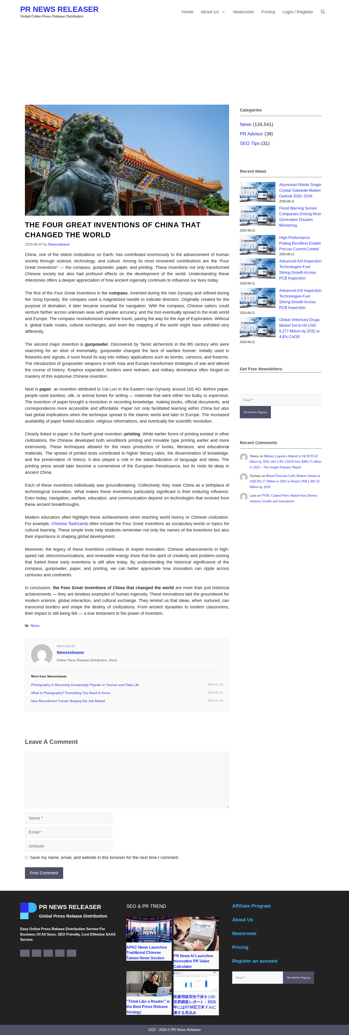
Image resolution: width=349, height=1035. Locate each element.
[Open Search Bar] (323, 12)
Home (187, 11)
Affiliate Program (251, 906)
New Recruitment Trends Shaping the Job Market (68, 701)
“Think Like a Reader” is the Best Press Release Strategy (148, 1006)
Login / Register (298, 11)
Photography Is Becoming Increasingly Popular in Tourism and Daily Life (85, 685)
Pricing (268, 11)
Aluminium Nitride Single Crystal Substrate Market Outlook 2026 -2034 (300, 190)
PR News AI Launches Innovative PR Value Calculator (193, 961)
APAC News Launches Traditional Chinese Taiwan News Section (146, 952)
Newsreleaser (70, 652)
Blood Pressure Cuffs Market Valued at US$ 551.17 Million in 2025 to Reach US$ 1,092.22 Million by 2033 (285, 481)
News (35, 626)
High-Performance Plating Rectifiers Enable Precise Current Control (300, 243)
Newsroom (243, 11)
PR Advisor (251, 133)
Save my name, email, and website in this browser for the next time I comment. (104, 857)
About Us (210, 11)
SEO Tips (250, 143)
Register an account (254, 961)
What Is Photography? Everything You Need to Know (70, 693)
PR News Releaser (59, 9)
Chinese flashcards (70, 523)
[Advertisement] (174, 59)
